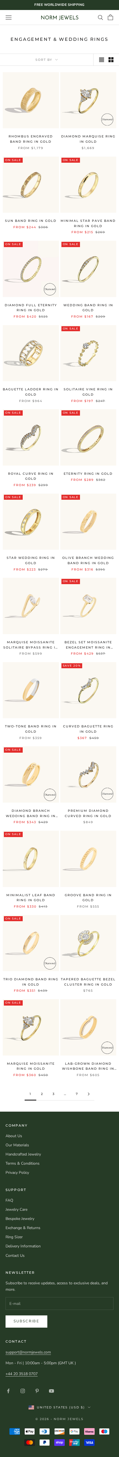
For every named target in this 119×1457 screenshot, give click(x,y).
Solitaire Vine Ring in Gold (88, 391)
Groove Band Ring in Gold (88, 897)
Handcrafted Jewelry (23, 1154)
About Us (14, 1136)
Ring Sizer (14, 1237)
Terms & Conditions (23, 1163)
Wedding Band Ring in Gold (88, 307)
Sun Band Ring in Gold (30, 221)
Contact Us (15, 1255)
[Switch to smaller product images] (110, 60)
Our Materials (17, 1145)
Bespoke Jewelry (20, 1218)
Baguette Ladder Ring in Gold (31, 391)
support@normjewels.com (28, 1352)
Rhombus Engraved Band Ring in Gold (31, 139)
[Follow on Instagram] (22, 1391)
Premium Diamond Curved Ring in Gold (88, 813)
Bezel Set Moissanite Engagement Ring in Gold (88, 645)
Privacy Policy (17, 1172)
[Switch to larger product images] (101, 60)
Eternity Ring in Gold (88, 474)
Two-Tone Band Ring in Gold (31, 728)
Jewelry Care (16, 1209)
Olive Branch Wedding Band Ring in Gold (88, 560)
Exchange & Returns (23, 1227)
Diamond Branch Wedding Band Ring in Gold (31, 813)
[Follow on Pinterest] (37, 1391)
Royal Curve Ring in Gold (31, 476)
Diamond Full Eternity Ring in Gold (31, 307)
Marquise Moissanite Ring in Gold (31, 1066)
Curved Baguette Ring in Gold (88, 728)
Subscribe (26, 1321)
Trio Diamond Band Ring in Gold (30, 981)
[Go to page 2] (88, 1094)
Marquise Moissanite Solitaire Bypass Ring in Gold (30, 645)
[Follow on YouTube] (51, 1391)
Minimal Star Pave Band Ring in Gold (88, 223)
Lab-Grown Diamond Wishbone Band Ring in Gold (88, 1066)
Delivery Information (23, 1246)
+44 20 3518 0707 (22, 1373)
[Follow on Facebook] (8, 1391)
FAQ (9, 1200)
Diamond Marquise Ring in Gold (88, 139)
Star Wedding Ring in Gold (31, 560)
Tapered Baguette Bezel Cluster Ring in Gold (88, 981)
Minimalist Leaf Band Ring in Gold (30, 897)
